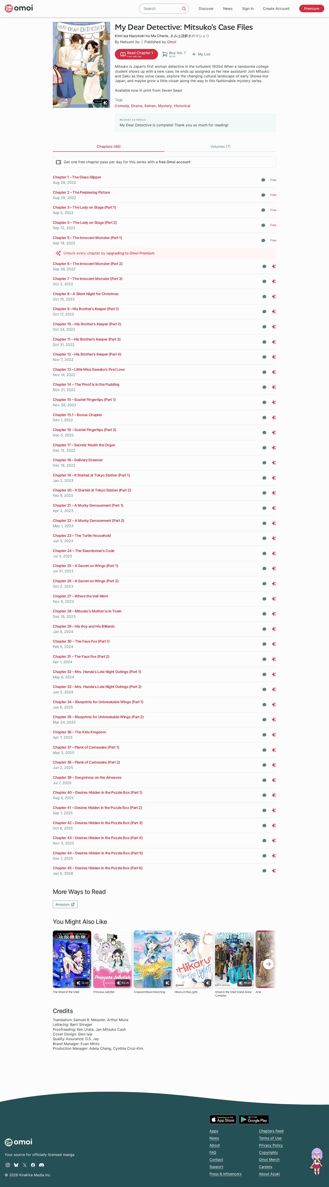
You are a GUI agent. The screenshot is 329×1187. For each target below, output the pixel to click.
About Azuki (269, 1174)
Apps (213, 1131)
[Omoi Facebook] (33, 1165)
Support (216, 1166)
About (214, 1145)
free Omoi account (174, 162)
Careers (265, 1166)
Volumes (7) (220, 146)
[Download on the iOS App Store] (222, 1119)
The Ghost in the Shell (66, 992)
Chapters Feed (271, 1131)
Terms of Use (270, 1138)
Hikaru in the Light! (186, 992)
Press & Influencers (225, 1174)
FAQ (212, 1152)
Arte (258, 992)
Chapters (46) (109, 146)
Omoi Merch (269, 1159)
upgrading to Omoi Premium (130, 253)
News (228, 8)
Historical (182, 106)
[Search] (184, 8)
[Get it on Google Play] (254, 1119)
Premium (311, 8)
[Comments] (263, 180)
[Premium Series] (105, 102)
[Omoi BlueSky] (16, 1165)
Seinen (150, 106)
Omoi (171, 42)
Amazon (63, 904)
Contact (216, 1159)
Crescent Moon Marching (149, 992)
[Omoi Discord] (41, 1165)
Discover (206, 8)
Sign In (248, 8)
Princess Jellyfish (104, 992)
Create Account (276, 8)
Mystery (165, 106)
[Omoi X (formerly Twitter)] (25, 1165)
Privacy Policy (271, 1145)
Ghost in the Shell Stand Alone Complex (233, 993)
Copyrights (268, 1152)
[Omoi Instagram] (8, 1165)
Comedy (122, 106)
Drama (136, 106)
